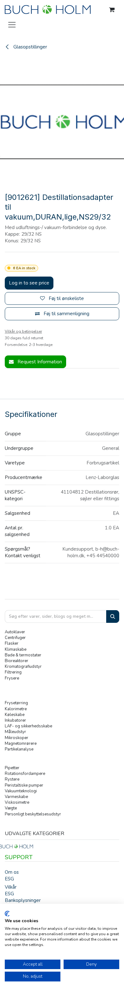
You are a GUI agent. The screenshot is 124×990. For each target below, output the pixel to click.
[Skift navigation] (12, 24)
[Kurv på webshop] (112, 10)
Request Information (39, 362)
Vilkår (11, 887)
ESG (9, 879)
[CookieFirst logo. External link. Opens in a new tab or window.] (7, 914)
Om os (12, 872)
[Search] (112, 616)
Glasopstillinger (29, 47)
